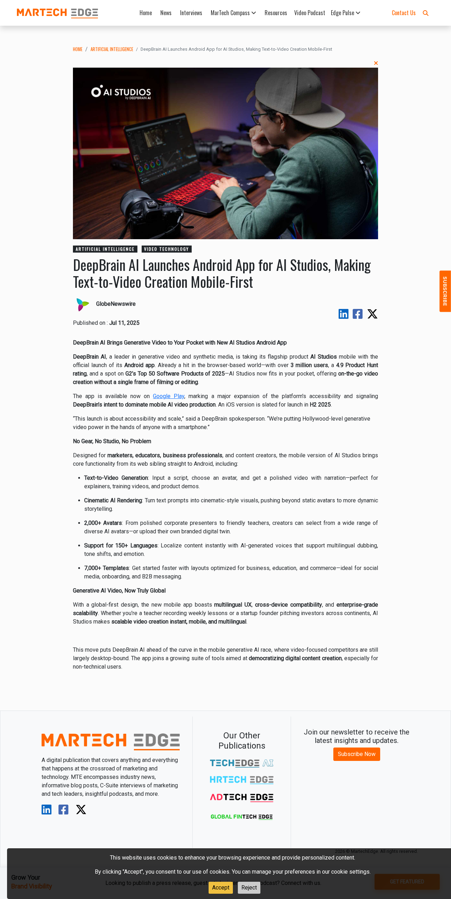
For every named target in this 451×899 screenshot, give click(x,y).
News (166, 12)
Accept (220, 887)
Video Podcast (309, 12)
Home (146, 12)
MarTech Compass (231, 12)
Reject (249, 887)
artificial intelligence (112, 49)
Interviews (191, 12)
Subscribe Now (357, 754)
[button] (425, 13)
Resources (276, 12)
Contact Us (404, 12)
